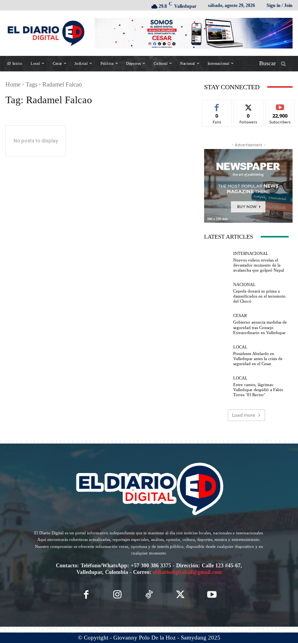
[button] (275, 63)
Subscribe (280, 106)
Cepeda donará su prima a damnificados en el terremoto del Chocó (259, 296)
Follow (248, 106)
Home (13, 84)
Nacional (244, 285)
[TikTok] (149, 595)
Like (217, 106)
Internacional (251, 253)
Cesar (240, 316)
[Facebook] (86, 595)
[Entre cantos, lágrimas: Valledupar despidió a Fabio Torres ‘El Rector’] (216, 386)
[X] (181, 595)
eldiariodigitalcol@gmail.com (187, 572)
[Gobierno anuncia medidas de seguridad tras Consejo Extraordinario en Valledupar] (216, 324)
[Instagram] (117, 595)
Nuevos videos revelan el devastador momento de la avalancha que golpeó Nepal (258, 265)
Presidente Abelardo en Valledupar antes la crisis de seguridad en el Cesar (257, 358)
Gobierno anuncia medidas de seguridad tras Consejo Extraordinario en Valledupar (260, 327)
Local (240, 347)
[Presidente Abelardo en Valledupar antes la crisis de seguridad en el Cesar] (216, 355)
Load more (243, 415)
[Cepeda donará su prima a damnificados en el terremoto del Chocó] (216, 293)
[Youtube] (212, 595)
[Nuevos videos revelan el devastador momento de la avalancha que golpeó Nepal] (216, 262)
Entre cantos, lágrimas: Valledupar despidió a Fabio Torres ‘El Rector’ (258, 389)
